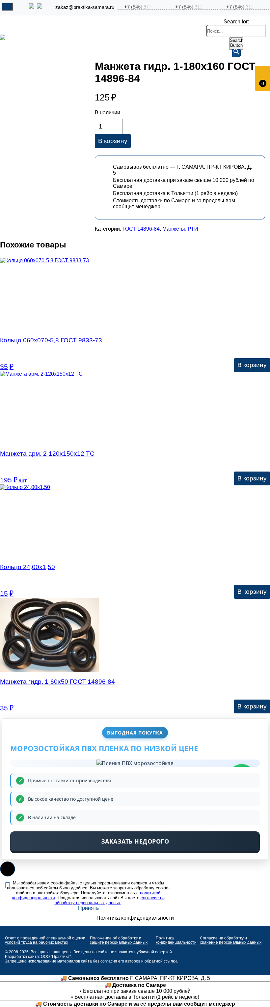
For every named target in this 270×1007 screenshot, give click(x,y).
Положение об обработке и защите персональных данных (119, 940)
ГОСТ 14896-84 (141, 229)
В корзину (112, 140)
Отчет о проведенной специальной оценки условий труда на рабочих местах (45, 940)
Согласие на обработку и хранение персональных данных (230, 940)
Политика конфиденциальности (176, 940)
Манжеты (173, 229)
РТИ (193, 229)
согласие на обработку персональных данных (110, 900)
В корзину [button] (252, 364)
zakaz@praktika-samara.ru (84, 7)
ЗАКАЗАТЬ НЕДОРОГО (135, 841)
